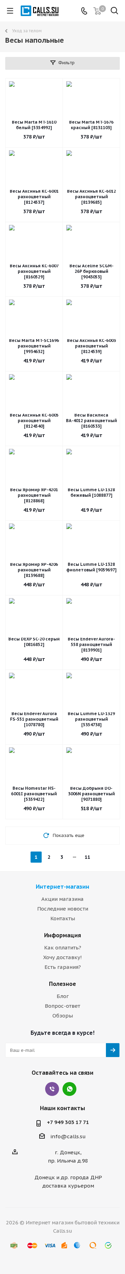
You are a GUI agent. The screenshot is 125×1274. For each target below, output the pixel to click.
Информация (62, 935)
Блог (63, 996)
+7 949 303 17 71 (68, 1122)
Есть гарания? (62, 967)
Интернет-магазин (62, 886)
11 (87, 857)
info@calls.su (68, 1136)
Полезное (62, 983)
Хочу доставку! (62, 957)
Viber (52, 1089)
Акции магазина (62, 899)
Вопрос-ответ (62, 1006)
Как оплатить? (62, 947)
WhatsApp (69, 1089)
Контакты (62, 918)
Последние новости (62, 908)
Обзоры (62, 1015)
